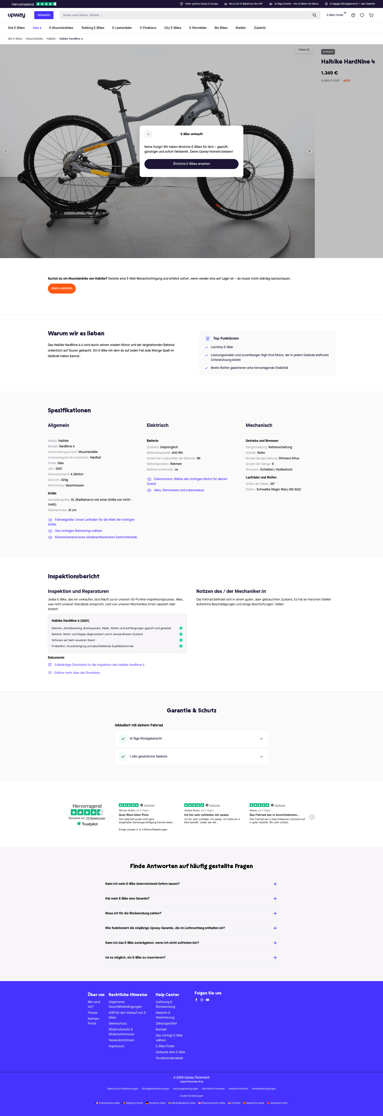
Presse (93, 1013)
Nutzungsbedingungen (185, 1089)
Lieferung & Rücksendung (165, 1005)
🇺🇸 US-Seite (234, 1103)
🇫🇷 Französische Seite (108, 1103)
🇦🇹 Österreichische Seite (211, 1103)
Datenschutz (118, 1023)
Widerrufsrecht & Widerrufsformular (121, 1032)
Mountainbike (34, 38)
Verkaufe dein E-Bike (170, 1052)
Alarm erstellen (61, 288)
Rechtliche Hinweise (213, 1089)
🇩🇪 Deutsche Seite (155, 1103)
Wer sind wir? (94, 1005)
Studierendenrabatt (169, 1058)
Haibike (51, 38)
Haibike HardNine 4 (71, 38)
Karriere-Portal (94, 1021)
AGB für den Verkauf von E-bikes (128, 1015)
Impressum (116, 1046)
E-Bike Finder (335, 15)
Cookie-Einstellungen (191, 1096)
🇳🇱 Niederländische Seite (182, 1103)
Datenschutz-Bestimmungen (122, 1089)
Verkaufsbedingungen (264, 1089)
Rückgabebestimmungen (155, 1089)
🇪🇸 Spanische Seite (253, 1103)
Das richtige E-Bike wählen (169, 1038)
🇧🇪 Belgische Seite (132, 1103)
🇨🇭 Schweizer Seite (277, 1103)
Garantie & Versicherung (165, 1015)
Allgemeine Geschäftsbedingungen (125, 1005)
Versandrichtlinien (121, 1040)
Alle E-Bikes (15, 38)
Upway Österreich (197, 1077)
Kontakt (161, 1029)
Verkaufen (44, 15)
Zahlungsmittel (166, 1023)
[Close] (195, 3)
